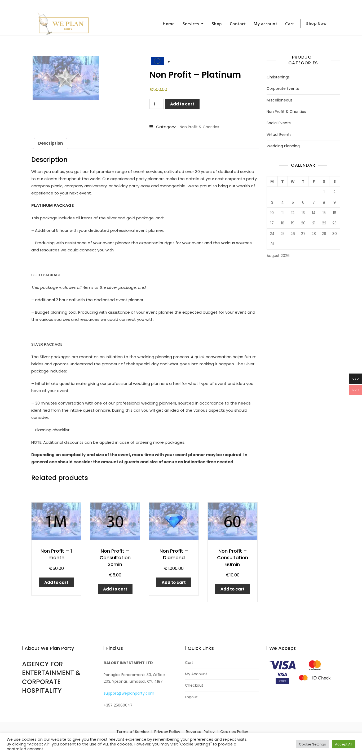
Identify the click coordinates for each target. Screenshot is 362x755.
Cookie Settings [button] (312, 744)
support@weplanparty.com (86, 5)
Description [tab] (50, 143)
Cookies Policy (234, 731)
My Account (196, 674)
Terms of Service (132, 731)
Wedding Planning (283, 146)
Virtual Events (279, 134)
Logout (191, 697)
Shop (217, 23)
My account (265, 23)
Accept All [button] (343, 744)
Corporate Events (283, 88)
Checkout (194, 685)
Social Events (279, 123)
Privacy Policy (167, 731)
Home (169, 23)
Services (191, 23)
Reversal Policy (200, 731)
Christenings (278, 77)
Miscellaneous (280, 100)
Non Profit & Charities (199, 127)
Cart (289, 23)
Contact (238, 23)
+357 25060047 (40, 5)
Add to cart (182, 104)
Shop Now (316, 23)
